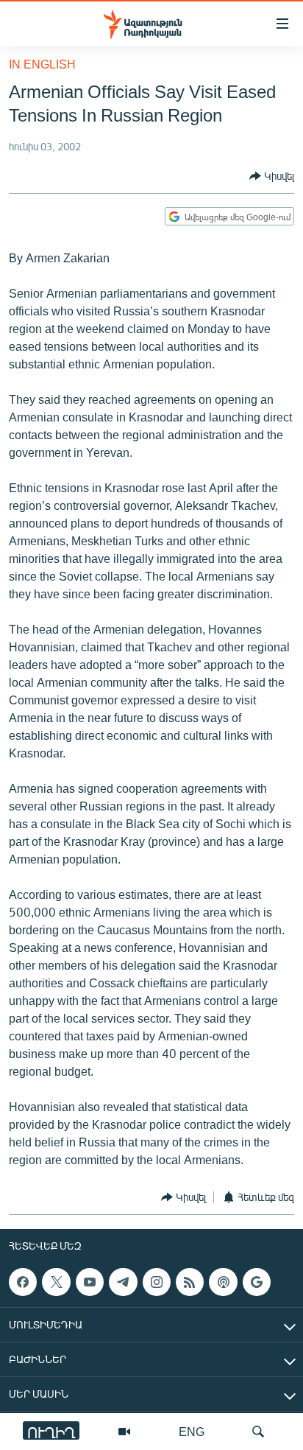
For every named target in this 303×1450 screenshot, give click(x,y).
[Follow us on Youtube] (90, 1282)
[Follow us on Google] (257, 1282)
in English (42, 64)
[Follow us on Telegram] (123, 1282)
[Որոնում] (258, 1431)
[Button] (271, 176)
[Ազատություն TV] (124, 1431)
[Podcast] (223, 1282)
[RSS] (190, 1282)
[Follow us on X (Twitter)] (56, 1282)
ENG (191, 1431)
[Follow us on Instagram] (157, 1282)
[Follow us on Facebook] (23, 1282)
